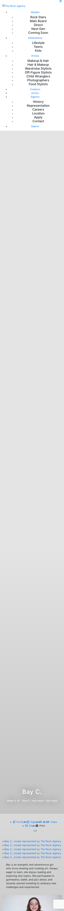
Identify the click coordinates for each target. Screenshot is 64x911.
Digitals (34, 821)
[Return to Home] (13, 6)
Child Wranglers (38, 76)
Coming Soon (38, 33)
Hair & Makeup (38, 64)
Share (32, 825)
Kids (38, 50)
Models (35, 12)
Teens (38, 47)
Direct (38, 25)
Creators (35, 89)
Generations (35, 37)
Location (38, 113)
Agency (35, 96)
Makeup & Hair (38, 61)
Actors (35, 93)
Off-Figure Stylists (38, 72)
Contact (38, 121)
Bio (45, 821)
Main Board (38, 21)
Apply (38, 117)
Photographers (38, 80)
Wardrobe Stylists (38, 68)
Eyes (48, 800)
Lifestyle (38, 43)
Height (10, 800)
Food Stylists (38, 84)
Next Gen (38, 29)
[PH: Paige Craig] (31, 840)
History (38, 102)
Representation (38, 105)
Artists (35, 55)
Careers (38, 109)
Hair (34, 800)
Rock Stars (38, 17)
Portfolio (21, 821)
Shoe (24, 800)
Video (53, 821)
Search (35, 126)
